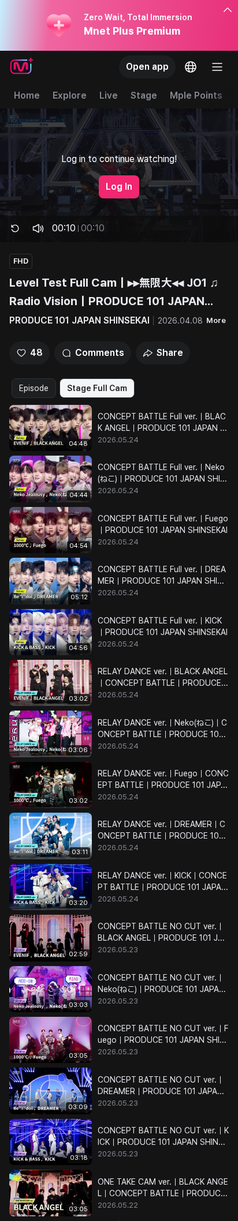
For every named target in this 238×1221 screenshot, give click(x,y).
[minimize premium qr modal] (227, 10)
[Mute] (38, 228)
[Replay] (15, 228)
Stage (144, 95)
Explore (70, 95)
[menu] (217, 66)
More (216, 320)
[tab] (34, 388)
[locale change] (190, 66)
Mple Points (196, 95)
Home (27, 95)
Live (108, 95)
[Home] (21, 67)
